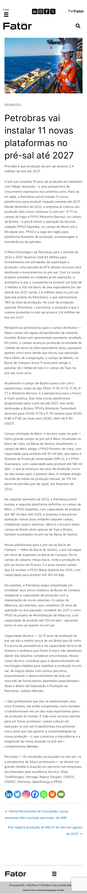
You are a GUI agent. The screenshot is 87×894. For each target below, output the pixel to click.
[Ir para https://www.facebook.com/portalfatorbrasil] (47, 11)
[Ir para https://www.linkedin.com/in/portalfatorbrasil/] (34, 11)
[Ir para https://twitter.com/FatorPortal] (53, 11)
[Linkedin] (9, 794)
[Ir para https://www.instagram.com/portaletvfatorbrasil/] (41, 11)
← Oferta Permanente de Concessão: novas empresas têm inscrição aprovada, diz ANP (36, 812)
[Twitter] (17, 794)
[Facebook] (35, 794)
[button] (78, 26)
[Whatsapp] (44, 794)
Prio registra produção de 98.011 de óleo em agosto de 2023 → (45, 828)
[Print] (52, 794)
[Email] (61, 794)
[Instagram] (26, 794)
